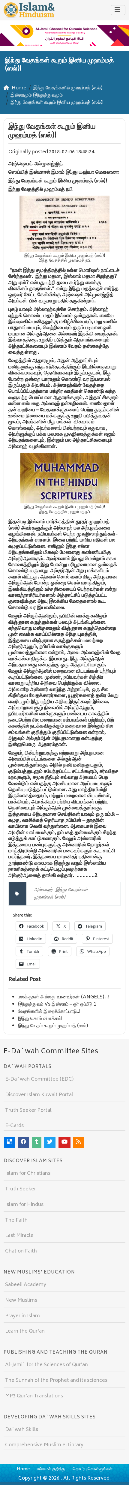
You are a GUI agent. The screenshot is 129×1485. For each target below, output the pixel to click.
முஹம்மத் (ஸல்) (49, 897)
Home (23, 1469)
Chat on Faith (21, 1251)
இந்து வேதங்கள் (72, 890)
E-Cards (14, 1126)
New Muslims (21, 1300)
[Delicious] (9, 1142)
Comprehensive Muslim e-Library (44, 1445)
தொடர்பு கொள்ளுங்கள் (92, 1469)
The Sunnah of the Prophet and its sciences (56, 1380)
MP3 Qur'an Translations (34, 1396)
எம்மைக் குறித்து (51, 1469)
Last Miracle (19, 1236)
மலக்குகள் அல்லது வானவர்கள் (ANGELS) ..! (63, 997)
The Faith (16, 1220)
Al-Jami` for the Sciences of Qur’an (46, 1365)
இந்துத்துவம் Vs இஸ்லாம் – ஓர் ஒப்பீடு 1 (57, 1004)
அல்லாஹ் (43, 890)
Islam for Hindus (24, 1205)
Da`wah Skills (21, 1430)
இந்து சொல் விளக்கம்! (40, 1019)
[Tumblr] (36, 1142)
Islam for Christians (27, 1173)
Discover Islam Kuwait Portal (39, 1095)
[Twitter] (50, 1142)
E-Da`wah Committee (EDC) (39, 1079)
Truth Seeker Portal (28, 1110)
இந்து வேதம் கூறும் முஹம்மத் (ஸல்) (53, 1026)
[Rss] (78, 1142)
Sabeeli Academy (25, 1285)
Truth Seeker (20, 1189)
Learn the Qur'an (25, 1331)
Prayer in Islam (22, 1316)
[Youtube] (64, 1142)
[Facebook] (23, 1142)
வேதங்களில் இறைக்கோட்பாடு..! (49, 1011)
